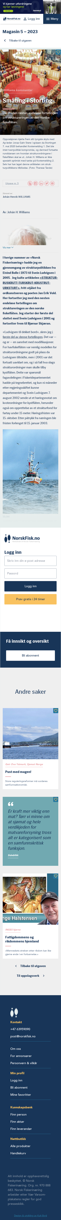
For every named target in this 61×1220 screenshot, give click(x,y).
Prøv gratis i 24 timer (30, 599)
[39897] (58, 52)
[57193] (55, 710)
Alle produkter (20, 1146)
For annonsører (21, 1056)
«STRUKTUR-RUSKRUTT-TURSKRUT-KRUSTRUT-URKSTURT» (30, 283)
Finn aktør (17, 1122)
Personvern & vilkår (23, 1063)
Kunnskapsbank (21, 1107)
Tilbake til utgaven (20, 40)
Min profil (17, 1073)
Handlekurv (18, 1153)
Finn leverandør (21, 1129)
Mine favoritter (20, 1095)
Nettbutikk (18, 1139)
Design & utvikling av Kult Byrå (30, 1215)
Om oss (15, 1049)
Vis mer (7, 247)
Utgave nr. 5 (12, 183)
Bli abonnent (30, 655)
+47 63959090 (20, 1029)
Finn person (18, 1114)
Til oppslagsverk (28, 976)
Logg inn (31, 586)
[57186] (55, 876)
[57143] (55, 799)
